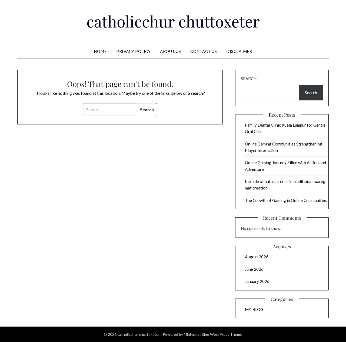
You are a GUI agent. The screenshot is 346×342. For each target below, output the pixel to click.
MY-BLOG (254, 309)
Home (100, 51)
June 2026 (254, 269)
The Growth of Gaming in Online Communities (286, 200)
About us (170, 51)
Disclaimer (239, 51)
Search (249, 78)
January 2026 (257, 281)
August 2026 (256, 256)
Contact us (203, 51)
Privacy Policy (133, 51)
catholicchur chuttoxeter (173, 21)
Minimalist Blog (196, 334)
